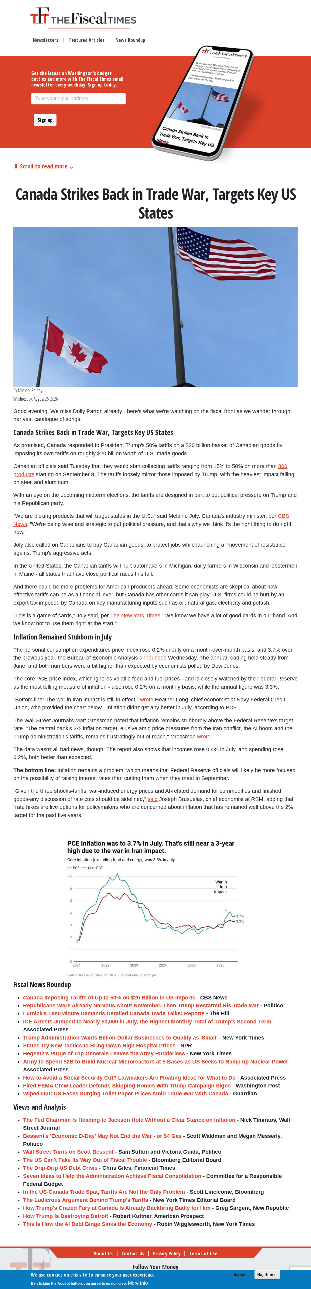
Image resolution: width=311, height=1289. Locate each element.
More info (138, 1283)
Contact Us (132, 1253)
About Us (103, 1253)
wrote (146, 700)
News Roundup (130, 40)
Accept (240, 1274)
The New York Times (135, 615)
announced (152, 658)
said (153, 799)
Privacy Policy (166, 1253)
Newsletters (45, 40)
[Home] (89, 15)
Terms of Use (203, 1253)
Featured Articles (86, 40)
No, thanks (267, 1274)
